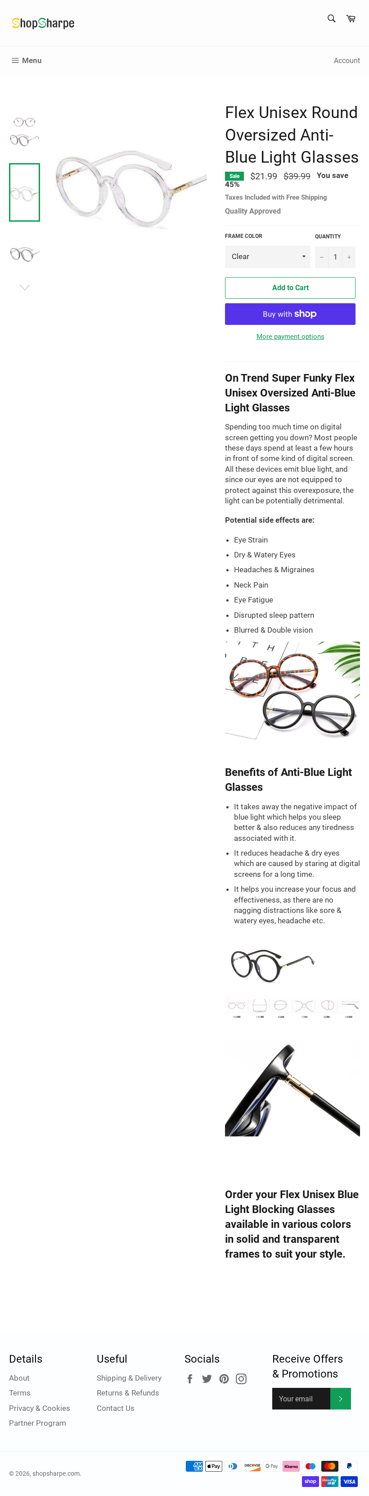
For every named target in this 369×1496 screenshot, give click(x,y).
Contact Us (116, 1408)
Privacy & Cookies (39, 1408)
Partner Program (37, 1423)
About (19, 1377)
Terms (20, 1392)
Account (347, 60)
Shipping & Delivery (129, 1377)
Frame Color (243, 236)
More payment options (290, 337)
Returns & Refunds (128, 1392)
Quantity (328, 236)
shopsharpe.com (56, 1473)
